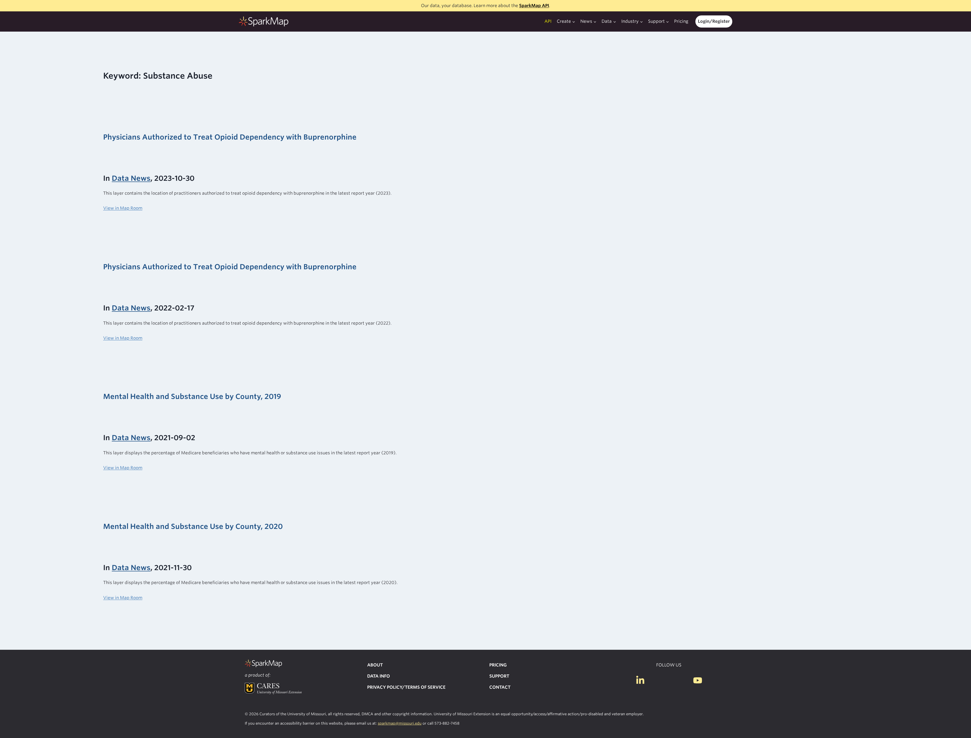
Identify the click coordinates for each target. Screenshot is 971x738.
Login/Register (714, 21)
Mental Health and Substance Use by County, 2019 (192, 396)
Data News (131, 178)
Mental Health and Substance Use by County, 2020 (193, 526)
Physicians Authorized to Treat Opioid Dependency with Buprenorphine (230, 137)
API (547, 21)
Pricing (681, 21)
